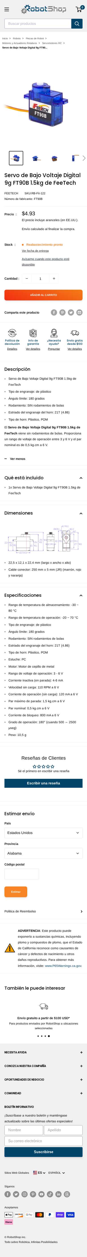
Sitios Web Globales (16, 1172)
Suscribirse (43, 1152)
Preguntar (54, 348)
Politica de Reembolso (20, 911)
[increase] (54, 278)
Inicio (5, 38)
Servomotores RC (52, 43)
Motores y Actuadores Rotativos (19, 43)
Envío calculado (33, 229)
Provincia (11, 844)
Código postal (14, 864)
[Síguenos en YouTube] (41, 1194)
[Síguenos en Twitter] (16, 1194)
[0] (79, 9)
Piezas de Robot (35, 38)
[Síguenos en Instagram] (24, 1194)
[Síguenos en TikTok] (50, 1194)
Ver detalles (33, 348)
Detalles (12, 348)
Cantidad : (11, 278)
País (7, 823)
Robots (17, 38)
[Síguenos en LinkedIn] (58, 1194)
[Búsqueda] (77, 24)
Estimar (16, 891)
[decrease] (26, 278)
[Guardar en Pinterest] (62, 312)
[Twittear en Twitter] (71, 312)
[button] (84, 158)
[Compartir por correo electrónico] (79, 312)
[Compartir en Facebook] (54, 312)
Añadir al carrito (43, 295)
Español (55, 1172)
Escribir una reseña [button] (43, 783)
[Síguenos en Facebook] (7, 1194)
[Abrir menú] (6, 9)
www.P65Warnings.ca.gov (63, 966)
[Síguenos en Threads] (67, 1194)
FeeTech (11, 193)
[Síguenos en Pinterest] (33, 1194)
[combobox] (37, 24)
